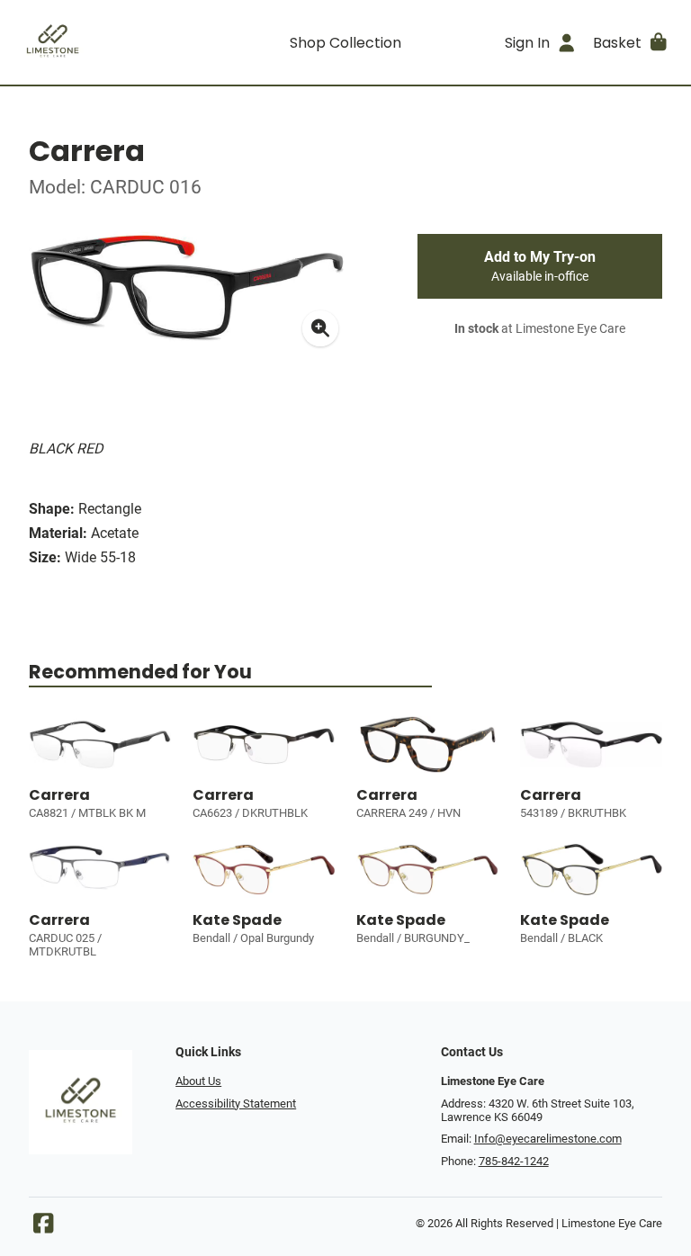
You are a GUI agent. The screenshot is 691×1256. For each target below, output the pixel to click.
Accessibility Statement (235, 1103)
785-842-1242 (514, 1161)
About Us (198, 1081)
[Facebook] (43, 1227)
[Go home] (97, 42)
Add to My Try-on (540, 266)
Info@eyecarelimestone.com (548, 1138)
